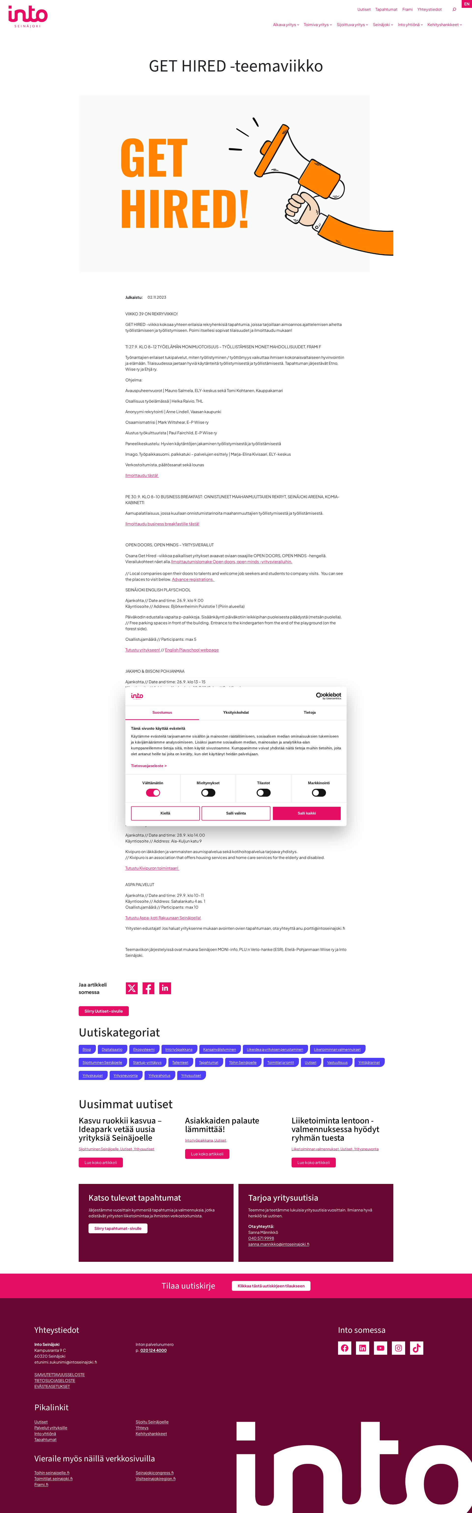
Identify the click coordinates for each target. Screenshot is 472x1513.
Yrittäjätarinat (369, 1062)
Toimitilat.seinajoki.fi (53, 1478)
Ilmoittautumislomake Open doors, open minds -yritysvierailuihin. (231, 561)
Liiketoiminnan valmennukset (337, 1049)
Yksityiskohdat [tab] (236, 712)
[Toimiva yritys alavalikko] (331, 24)
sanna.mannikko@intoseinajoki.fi (278, 1244)
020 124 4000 (153, 1350)
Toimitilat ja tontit (280, 1062)
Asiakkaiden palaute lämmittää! (222, 1125)
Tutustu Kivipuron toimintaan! (152, 868)
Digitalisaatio (112, 1049)
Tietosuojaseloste (54, 1380)
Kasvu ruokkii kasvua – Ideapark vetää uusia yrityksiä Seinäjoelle (120, 1129)
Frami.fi (41, 1484)
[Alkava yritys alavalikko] (298, 24)
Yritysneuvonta (126, 1075)
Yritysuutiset (191, 1075)
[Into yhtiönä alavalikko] (422, 24)
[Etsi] (454, 9)
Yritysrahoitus (159, 1075)
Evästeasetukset (52, 1386)
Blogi (87, 1049)
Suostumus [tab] (162, 712)
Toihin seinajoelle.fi (51, 1472)
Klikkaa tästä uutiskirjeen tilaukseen (271, 1285)
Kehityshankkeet (151, 1433)
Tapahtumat (208, 1062)
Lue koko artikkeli (104, 1163)
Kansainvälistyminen (219, 1049)
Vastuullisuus (337, 1062)
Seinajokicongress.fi (155, 1472)
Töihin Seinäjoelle (243, 1062)
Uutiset (310, 1062)
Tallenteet (180, 1062)
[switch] (208, 793)
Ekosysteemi (144, 1049)
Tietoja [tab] (310, 712)
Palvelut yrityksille (50, 1427)
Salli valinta (236, 813)
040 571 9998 (261, 1238)
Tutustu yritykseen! (142, 649)
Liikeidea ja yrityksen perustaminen (275, 1049)
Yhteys (142, 1427)
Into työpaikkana (178, 1049)
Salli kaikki (307, 813)
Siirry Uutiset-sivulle (104, 1011)
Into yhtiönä (45, 1433)
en (467, 3)
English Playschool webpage (192, 649)
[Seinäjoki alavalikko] (392, 24)
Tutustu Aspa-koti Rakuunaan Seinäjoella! (163, 917)
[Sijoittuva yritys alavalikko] (367, 24)
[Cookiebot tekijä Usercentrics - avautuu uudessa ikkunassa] (319, 696)
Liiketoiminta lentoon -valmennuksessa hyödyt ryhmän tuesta (335, 1129)
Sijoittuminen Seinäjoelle (102, 1062)
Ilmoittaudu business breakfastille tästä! (162, 523)
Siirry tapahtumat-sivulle (118, 1228)
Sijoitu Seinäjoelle (152, 1421)
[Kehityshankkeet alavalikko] (461, 24)
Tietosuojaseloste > (149, 766)
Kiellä (165, 813)
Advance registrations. (193, 579)
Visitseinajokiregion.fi (156, 1478)
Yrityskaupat (93, 1075)
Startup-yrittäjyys (147, 1062)
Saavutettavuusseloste (59, 1374)
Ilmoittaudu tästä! (142, 475)
